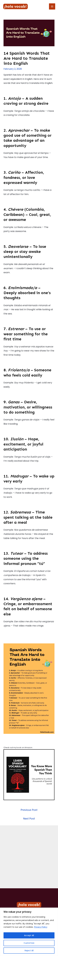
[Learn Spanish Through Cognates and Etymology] (29, 774)
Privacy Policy (40, 927)
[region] (29, 932)
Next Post (29, 818)
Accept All (29, 935)
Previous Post (29, 810)
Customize (29, 943)
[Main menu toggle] (52, 6)
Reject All (29, 950)
